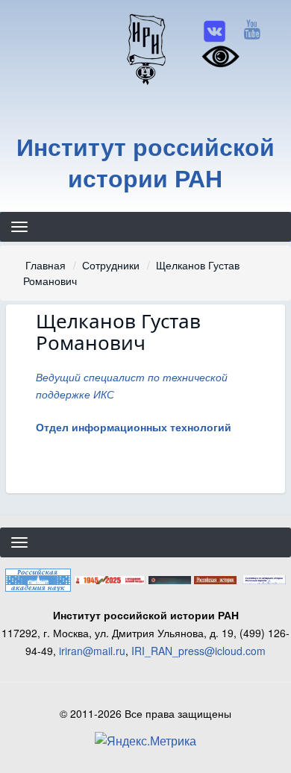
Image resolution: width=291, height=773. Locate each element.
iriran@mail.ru (92, 650)
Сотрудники (111, 264)
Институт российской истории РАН (145, 162)
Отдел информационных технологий (133, 426)
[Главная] (145, 48)
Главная (45, 264)
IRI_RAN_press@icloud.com (198, 650)
